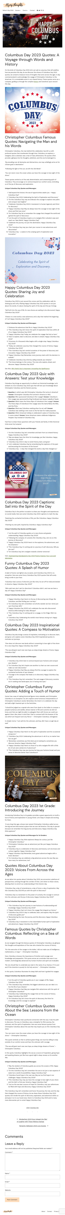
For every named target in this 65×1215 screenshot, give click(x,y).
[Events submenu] (27, 10)
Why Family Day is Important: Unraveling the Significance (31, 369)
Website (8, 1190)
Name (7, 1173)
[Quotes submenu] (20, 10)
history (36, 82)
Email (7, 1182)
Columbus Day (34, 1108)
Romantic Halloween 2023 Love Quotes (32, 1126)
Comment (9, 1152)
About (43, 1211)
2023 (28, 1108)
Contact (49, 1211)
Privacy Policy (58, 1211)
